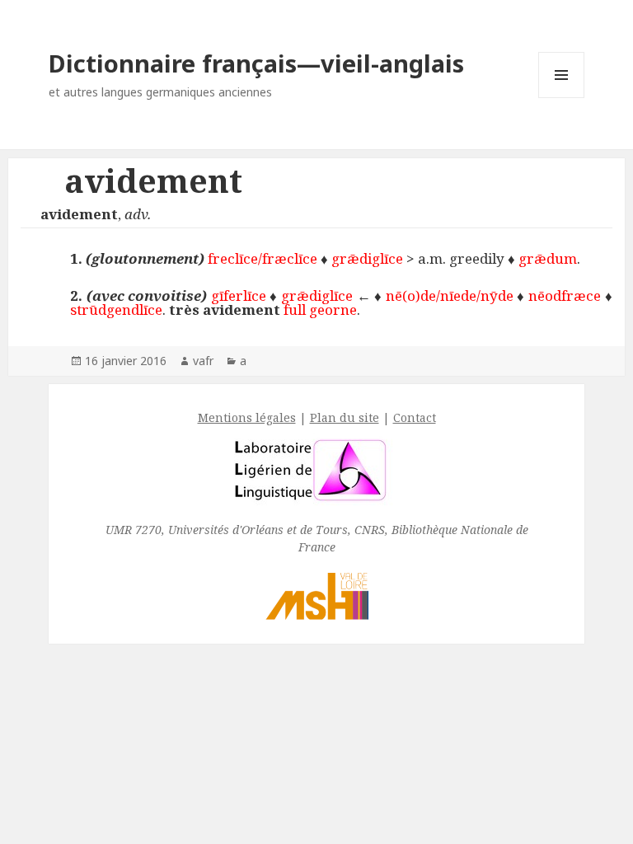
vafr (203, 360)
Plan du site (344, 417)
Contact (414, 417)
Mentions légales (247, 417)
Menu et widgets (561, 97)
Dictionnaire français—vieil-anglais (256, 63)
